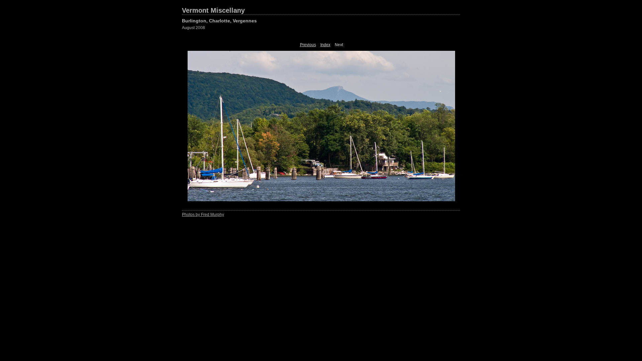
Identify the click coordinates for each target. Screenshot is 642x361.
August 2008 (193, 27)
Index (325, 44)
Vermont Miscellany (213, 10)
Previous (308, 44)
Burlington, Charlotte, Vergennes (219, 20)
